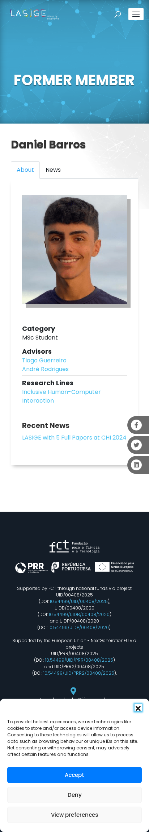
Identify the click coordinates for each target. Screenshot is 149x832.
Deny (75, 795)
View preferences (74, 815)
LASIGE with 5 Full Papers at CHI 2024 (74, 437)
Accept (74, 775)
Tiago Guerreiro (44, 360)
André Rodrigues (45, 369)
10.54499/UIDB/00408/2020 (79, 614)
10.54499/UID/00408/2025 (79, 601)
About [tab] (25, 170)
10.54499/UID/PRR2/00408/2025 (78, 673)
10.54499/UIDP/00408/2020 (78, 627)
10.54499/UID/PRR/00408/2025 (79, 660)
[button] (138, 707)
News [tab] (53, 170)
